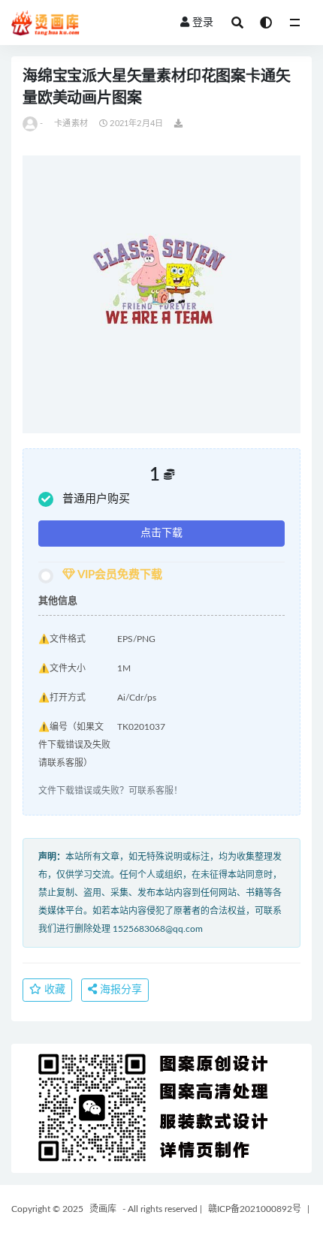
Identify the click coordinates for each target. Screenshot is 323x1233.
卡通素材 (71, 123)
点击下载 (161, 533)
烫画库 (102, 1208)
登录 (202, 22)
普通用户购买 (96, 499)
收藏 (53, 989)
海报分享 (119, 989)
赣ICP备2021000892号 (254, 1208)
